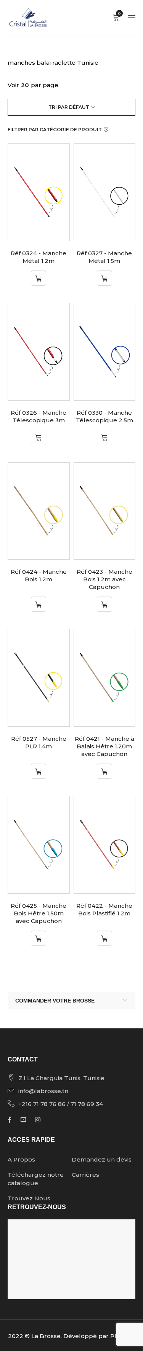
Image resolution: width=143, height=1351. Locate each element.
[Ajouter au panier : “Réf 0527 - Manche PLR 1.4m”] (38, 771)
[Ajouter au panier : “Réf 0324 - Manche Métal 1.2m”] (38, 278)
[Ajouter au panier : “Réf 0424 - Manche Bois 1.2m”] (38, 604)
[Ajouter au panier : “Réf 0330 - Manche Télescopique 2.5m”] (104, 437)
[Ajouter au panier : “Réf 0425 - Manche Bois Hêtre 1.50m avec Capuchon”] (38, 938)
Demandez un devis (102, 1159)
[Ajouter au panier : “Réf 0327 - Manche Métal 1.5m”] (104, 278)
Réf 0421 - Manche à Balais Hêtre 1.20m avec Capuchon (104, 746)
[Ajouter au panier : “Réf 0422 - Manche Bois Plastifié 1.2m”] (104, 938)
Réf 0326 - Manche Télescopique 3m (38, 416)
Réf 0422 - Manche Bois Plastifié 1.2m (104, 909)
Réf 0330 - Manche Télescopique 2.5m (104, 416)
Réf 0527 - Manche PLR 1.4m (38, 742)
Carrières (85, 1174)
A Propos (21, 1159)
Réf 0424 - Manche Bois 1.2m (39, 575)
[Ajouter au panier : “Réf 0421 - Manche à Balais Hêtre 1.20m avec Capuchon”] (104, 771)
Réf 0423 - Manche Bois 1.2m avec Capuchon (104, 579)
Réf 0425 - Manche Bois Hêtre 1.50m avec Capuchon (38, 913)
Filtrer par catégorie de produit (55, 129)
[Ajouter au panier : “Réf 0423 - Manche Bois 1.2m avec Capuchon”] (104, 604)
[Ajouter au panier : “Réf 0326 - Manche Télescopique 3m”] (38, 437)
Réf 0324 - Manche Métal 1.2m (38, 257)
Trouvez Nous (29, 1198)
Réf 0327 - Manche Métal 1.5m (104, 257)
